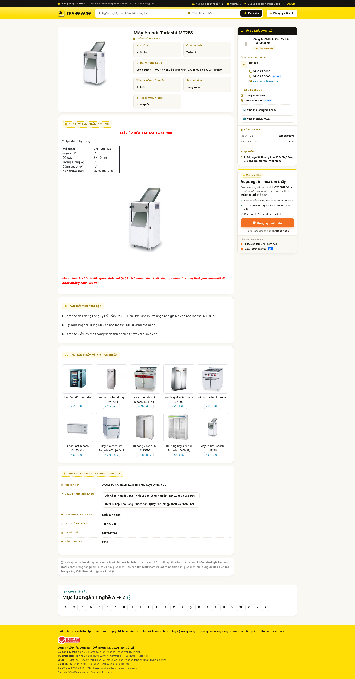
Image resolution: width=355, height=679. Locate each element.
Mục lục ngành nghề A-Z (209, 3)
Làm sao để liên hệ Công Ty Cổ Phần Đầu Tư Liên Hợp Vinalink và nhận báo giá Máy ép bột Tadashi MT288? (139, 316)
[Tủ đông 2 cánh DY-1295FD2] (145, 427)
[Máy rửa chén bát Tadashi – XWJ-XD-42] (111, 427)
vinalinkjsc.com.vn (258, 119)
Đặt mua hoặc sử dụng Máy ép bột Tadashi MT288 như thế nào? (110, 325)
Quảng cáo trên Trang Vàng (264, 3)
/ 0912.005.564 (261, 244)
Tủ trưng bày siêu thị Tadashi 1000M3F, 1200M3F (179, 450)
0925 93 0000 (261, 71)
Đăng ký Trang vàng (182, 631)
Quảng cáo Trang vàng (214, 631)
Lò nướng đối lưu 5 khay (78, 397)
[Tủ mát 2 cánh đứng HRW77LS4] (111, 379)
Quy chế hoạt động (123, 631)
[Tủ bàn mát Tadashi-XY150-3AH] (78, 427)
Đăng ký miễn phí (283, 13)
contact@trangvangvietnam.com (119, 668)
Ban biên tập (83, 631)
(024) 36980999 (255, 95)
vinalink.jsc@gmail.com (266, 81)
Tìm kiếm (253, 13)
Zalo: (259, 248)
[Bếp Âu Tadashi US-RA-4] (212, 379)
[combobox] (143, 13)
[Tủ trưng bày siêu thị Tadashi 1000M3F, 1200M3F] (179, 427)
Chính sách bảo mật (152, 631)
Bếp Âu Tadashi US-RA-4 (213, 397)
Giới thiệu (235, 3)
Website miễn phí (244, 631)
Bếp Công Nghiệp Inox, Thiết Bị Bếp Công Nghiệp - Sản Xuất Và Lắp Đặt (150, 495)
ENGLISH (291, 3)
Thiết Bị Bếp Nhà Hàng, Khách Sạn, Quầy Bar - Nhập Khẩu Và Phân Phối (149, 504)
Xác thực (100, 631)
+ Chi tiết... (77, 406)
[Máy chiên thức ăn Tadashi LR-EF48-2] (145, 379)
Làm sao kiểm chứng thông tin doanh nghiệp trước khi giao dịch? (111, 334)
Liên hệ (264, 631)
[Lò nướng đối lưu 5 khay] (77, 379)
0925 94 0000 (262, 76)
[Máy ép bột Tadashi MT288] (213, 427)
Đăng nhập (282, 230)
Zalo (277, 76)
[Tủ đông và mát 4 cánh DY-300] (179, 379)
